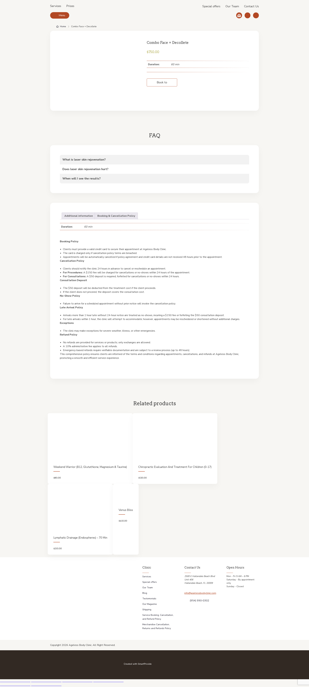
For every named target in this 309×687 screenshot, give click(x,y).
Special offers (211, 6)
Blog (144, 593)
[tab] (79, 215)
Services (55, 6)
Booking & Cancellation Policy (116, 216)
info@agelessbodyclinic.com (200, 593)
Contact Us (251, 6)
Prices (70, 6)
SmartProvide (145, 663)
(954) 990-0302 (199, 600)
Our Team (232, 6)
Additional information (78, 216)
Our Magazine (149, 604)
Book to (162, 82)
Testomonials (149, 598)
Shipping (146, 609)
